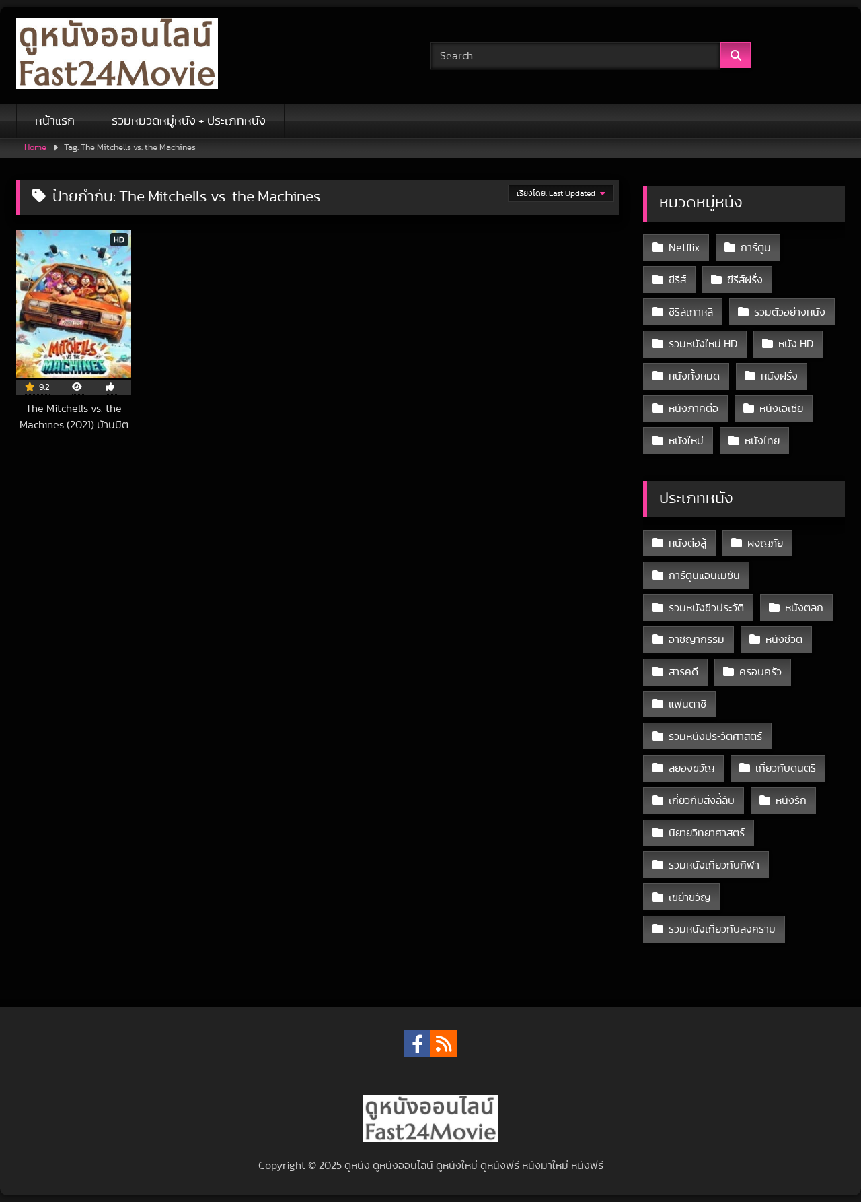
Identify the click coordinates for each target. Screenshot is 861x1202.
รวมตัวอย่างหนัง (789, 312)
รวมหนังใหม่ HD (703, 344)
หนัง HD (795, 344)
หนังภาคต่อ (693, 408)
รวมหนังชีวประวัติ (706, 608)
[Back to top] (819, 1162)
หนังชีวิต (783, 639)
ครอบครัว (760, 672)
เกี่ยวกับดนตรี (785, 768)
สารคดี (683, 672)
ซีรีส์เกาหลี (691, 312)
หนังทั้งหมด (694, 376)
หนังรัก (791, 800)
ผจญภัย (765, 543)
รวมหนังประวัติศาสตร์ (715, 736)
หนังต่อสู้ (687, 543)
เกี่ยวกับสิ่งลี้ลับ (702, 800)
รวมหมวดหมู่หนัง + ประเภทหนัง (189, 121)
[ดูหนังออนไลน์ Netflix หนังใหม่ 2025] (117, 56)
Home (35, 147)
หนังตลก (804, 608)
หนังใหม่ (686, 441)
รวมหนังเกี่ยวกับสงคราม (722, 929)
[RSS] (443, 1043)
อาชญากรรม (696, 639)
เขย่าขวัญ (689, 897)
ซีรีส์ (677, 280)
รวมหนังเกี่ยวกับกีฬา (714, 865)
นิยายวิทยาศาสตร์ (707, 833)
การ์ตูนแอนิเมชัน (704, 575)
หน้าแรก (55, 121)
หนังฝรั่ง (779, 376)
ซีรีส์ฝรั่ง (745, 280)
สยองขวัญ (691, 768)
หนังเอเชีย (781, 408)
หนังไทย (762, 441)
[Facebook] (417, 1043)
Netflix (684, 247)
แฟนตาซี (687, 704)
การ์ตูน (756, 247)
